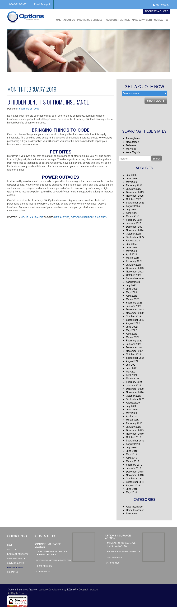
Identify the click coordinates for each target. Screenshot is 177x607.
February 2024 (134, 261)
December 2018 (135, 471)
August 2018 (133, 485)
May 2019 (131, 454)
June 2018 (132, 488)
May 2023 (131, 292)
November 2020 (135, 392)
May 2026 (131, 181)
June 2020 (132, 409)
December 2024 (135, 226)
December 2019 (135, 430)
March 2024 (132, 257)
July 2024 (131, 244)
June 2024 (132, 247)
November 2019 (135, 433)
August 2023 (133, 281)
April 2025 (131, 213)
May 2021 (131, 371)
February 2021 (134, 382)
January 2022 (133, 344)
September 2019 (135, 440)
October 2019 (133, 437)
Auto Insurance (134, 506)
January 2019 (133, 468)
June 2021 (132, 368)
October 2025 (133, 199)
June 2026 (132, 178)
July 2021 (131, 364)
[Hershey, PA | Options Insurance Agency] (25, 15)
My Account (162, 4)
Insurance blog (15, 567)
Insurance (131, 513)
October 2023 (133, 275)
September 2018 (135, 482)
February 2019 (134, 464)
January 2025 (133, 223)
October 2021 (133, 354)
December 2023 (135, 268)
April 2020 (131, 416)
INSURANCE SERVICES (90, 19)
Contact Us (161, 19)
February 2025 (134, 219)
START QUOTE (155, 100)
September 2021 (135, 357)
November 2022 (135, 313)
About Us (69, 19)
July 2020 (131, 406)
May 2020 (131, 413)
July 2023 (131, 285)
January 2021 (133, 385)
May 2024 (131, 250)
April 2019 (131, 457)
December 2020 (135, 388)
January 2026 (133, 188)
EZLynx (71, 589)
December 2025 (135, 192)
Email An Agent (42, 4)
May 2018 (131, 492)
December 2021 (135, 347)
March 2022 (132, 337)
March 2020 (132, 419)
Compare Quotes (15, 563)
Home (58, 19)
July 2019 (131, 447)
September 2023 (135, 278)
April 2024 (131, 254)
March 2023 (132, 299)
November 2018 (135, 475)
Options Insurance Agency (89, 217)
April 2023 (131, 295)
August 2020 (133, 402)
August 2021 (133, 361)
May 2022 (131, 330)
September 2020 (135, 399)
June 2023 (132, 288)
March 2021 (132, 378)
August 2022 (133, 323)
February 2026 (134, 185)
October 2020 (133, 395)
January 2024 (133, 264)
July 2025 (131, 209)
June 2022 (132, 326)
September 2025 (135, 202)
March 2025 (132, 216)
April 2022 (131, 333)
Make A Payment (142, 19)
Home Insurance (32, 217)
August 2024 (133, 240)
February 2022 (134, 340)
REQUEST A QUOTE (156, 11)
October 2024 (133, 233)
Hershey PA (61, 217)
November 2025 (135, 195)
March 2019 (132, 461)
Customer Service (118, 19)
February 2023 (134, 302)
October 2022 (133, 316)
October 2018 (133, 478)
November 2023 (135, 271)
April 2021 (131, 375)
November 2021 (135, 350)
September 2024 (135, 237)
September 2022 (135, 319)
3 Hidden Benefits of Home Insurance (48, 102)
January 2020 (133, 426)
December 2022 (135, 309)
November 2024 (135, 230)
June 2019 (132, 450)
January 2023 (133, 306)
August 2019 (133, 444)
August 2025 (133, 206)
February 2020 (134, 423)
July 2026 (131, 175)
